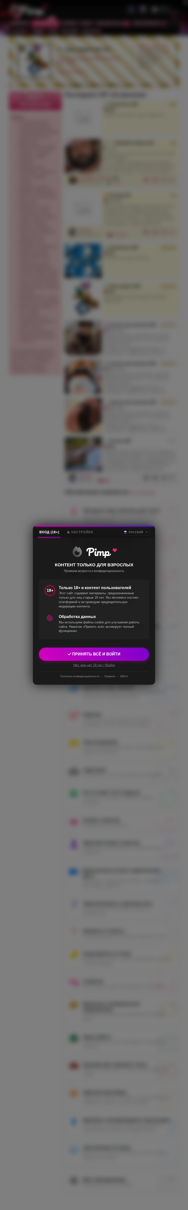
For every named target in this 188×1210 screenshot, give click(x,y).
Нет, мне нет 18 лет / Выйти (94, 665)
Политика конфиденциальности (79, 676)
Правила (109, 676)
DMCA (124, 676)
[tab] (49, 532)
